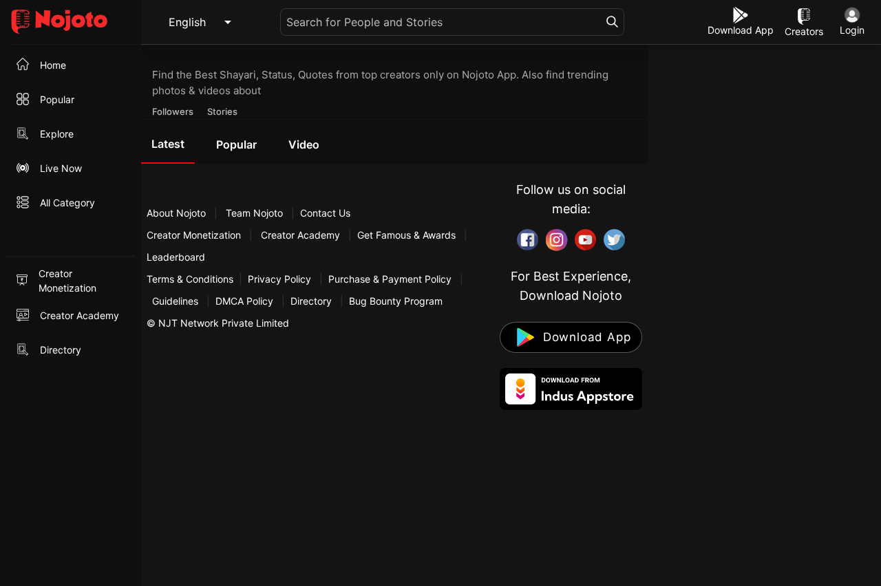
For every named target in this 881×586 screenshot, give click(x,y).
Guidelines (175, 301)
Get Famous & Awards (406, 235)
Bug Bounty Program (396, 301)
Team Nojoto (254, 213)
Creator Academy (300, 235)
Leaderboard (176, 257)
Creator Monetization (195, 235)
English (187, 22)
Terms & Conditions (190, 279)
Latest (167, 144)
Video (303, 144)
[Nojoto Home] (70, 22)
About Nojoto (178, 213)
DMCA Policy (244, 301)
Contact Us (325, 213)
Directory (311, 301)
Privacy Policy (279, 279)
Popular (236, 144)
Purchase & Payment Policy (390, 279)
